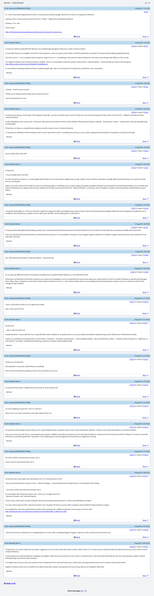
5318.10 (133, 272)
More (145, 36)
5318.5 (133, 151)
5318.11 (132, 302)
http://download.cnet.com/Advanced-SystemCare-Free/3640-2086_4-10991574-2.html (36, 511)
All (146, 3)
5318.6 (133, 168)
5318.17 (132, 455)
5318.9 (133, 255)
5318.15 (132, 406)
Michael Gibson (14, 43)
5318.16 (132, 427)
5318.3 (133, 87)
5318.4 (133, 112)
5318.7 (133, 208)
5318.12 (132, 323)
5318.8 (133, 227)
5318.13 (132, 359)
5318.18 (132, 476)
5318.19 (132, 530)
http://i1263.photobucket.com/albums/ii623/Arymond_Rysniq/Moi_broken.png (33, 32)
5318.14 (132, 385)
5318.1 (146, 12)
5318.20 (132, 547)
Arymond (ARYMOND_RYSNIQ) (19, 8)
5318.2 (133, 46)
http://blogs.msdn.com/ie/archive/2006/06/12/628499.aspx (26, 64)
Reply (78, 36)
